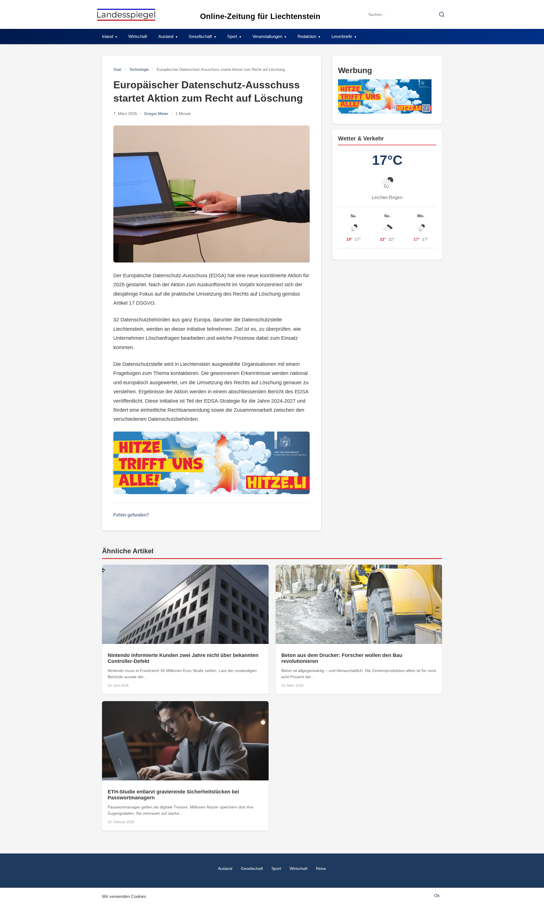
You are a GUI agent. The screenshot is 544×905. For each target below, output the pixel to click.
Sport (232, 36)
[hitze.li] (211, 463)
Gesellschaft (200, 36)
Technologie (139, 69)
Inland (107, 36)
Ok (437, 895)
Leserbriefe (342, 36)
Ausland (165, 36)
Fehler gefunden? (131, 515)
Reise (321, 868)
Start (117, 69)
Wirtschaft (137, 36)
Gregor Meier (156, 113)
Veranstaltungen (267, 36)
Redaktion (307, 36)
